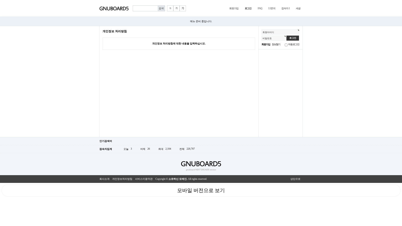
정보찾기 (276, 44)
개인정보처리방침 (122, 178)
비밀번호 (267, 38)
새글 (298, 8)
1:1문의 (271, 8)
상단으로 (295, 178)
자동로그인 (293, 44)
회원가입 (233, 8)
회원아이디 (268, 32)
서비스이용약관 (144, 178)
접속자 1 (285, 8)
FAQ (260, 8)
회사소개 (104, 178)
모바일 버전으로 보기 (201, 190)
